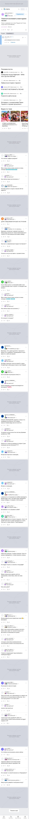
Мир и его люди (12, 156)
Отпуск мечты (11, 517)
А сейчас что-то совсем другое (15, 229)
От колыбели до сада (13, 348)
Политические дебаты (13, 780)
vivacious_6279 (7, 87)
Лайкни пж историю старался (11, 83)
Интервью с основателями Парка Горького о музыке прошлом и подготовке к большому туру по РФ (13, 104)
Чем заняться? (11, 15)
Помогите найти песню (8, 96)
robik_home (6, 80)
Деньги (9, 241)
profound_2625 (6, 93)
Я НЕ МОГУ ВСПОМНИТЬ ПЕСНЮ (12, 89)
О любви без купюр (13, 72)
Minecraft (10, 282)
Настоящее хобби (11, 507)
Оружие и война (12, 627)
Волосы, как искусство (13, 759)
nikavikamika (6, 100)
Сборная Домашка (12, 683)
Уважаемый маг (11, 616)
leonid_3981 (6, 72)
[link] (10, 120)
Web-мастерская (12, 186)
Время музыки (12, 80)
